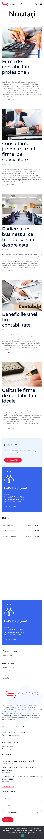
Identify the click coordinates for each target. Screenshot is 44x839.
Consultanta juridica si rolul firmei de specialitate (18, 151)
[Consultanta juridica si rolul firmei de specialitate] (22, 124)
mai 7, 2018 (5, 406)
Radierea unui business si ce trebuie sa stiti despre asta (18, 237)
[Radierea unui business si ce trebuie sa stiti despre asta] (22, 209)
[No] (41, 832)
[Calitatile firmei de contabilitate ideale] (22, 374)
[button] (13, 460)
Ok (22, 836)
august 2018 (6, 670)
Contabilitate (9, 99)
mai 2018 (5, 678)
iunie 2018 (6, 675)
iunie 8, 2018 (5, 330)
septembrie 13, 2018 (8, 77)
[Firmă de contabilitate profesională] (22, 42)
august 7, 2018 (6, 164)
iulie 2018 (5, 673)
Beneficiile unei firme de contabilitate (19, 319)
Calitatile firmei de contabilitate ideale (20, 395)
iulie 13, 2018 (5, 249)
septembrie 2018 (8, 667)
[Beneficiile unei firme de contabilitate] (22, 295)
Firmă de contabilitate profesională (16, 67)
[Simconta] (12, 4)
